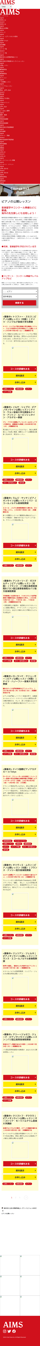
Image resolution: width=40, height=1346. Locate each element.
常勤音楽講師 (4, 119)
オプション (3, 77)
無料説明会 (3, 177)
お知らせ (2, 156)
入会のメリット (5, 102)
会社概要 (2, 44)
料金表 (2, 94)
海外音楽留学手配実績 (7, 139)
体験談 (2, 148)
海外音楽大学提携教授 (7, 127)
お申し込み (3, 106)
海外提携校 (3, 144)
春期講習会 (3, 73)
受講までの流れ (5, 98)
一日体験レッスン (5, 82)
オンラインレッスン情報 (7, 160)
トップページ (4, 16)
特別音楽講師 (4, 123)
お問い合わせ (4, 172)
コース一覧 (3, 53)
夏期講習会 (3, 69)
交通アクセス (4, 40)
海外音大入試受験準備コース (9, 57)
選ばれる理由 (4, 28)
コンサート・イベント (7, 164)
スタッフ (2, 32)
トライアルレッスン (6, 86)
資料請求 (2, 181)
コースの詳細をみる (20, 368)
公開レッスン (4, 65)
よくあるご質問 (5, 110)
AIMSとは (3, 24)
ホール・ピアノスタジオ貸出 (9, 36)
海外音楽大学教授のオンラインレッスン (12, 61)
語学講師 (2, 131)
